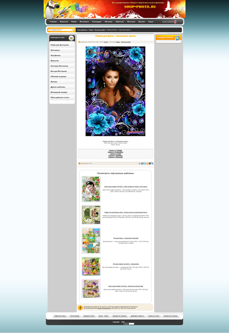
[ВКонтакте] (142, 163)
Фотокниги (84, 22)
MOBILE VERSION (168, 22)
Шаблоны (120, 22)
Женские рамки (100, 30)
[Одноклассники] (147, 163)
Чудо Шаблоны (82, 30)
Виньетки (64, 22)
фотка (106, 42)
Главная (53, 22)
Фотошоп (131, 22)
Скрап (150, 22)
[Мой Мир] (150, 163)
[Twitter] (145, 163)
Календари (96, 22)
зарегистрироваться (104, 308)
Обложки (108, 22)
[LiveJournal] (152, 163)
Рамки (73, 22)
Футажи (141, 22)
